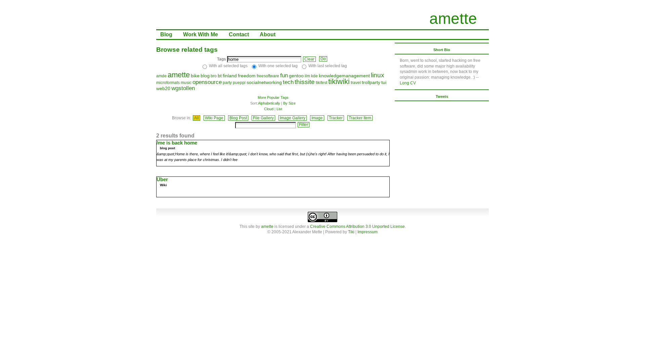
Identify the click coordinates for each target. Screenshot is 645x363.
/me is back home (177, 143)
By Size (289, 103)
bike (195, 75)
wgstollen (183, 88)
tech (288, 82)
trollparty (371, 82)
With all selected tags (228, 66)
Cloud (268, 109)
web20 (163, 88)
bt (220, 75)
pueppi (239, 82)
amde (161, 76)
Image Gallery (292, 118)
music (186, 82)
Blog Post (238, 118)
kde (314, 76)
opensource (207, 82)
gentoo (296, 75)
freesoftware (268, 76)
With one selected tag (278, 66)
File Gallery (263, 118)
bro (214, 76)
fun (284, 75)
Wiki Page (214, 118)
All (196, 118)
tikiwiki (339, 81)
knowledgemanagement (344, 75)
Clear (309, 59)
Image (317, 118)
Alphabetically (269, 103)
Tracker (336, 118)
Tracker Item (360, 118)
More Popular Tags (273, 97)
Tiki (351, 232)
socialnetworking (264, 82)
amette (453, 18)
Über (162, 179)
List (279, 109)
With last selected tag (327, 66)
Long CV (408, 83)
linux (377, 75)
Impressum (367, 232)
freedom (247, 75)
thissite (305, 81)
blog (205, 75)
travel (356, 82)
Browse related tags (187, 49)
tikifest (321, 82)
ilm (307, 76)
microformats (168, 82)
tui (383, 82)
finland (230, 75)
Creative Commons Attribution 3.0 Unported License (357, 226)
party (227, 82)
